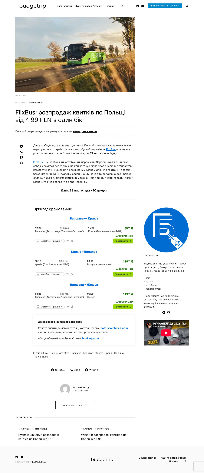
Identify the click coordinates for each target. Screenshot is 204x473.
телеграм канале (85, 131)
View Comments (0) (73, 405)
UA (184, 461)
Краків (108, 352)
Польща (119, 352)
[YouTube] (142, 6)
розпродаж (41, 356)
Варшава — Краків (84, 218)
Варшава (76, 352)
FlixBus (111, 149)
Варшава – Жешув (84, 284)
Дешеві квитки (147, 457)
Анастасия (81, 390)
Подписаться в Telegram (165, 6)
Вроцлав (88, 352)
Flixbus (53, 352)
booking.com (90, 338)
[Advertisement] (166, 396)
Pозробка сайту (23, 462)
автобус (64, 352)
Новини (173, 461)
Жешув (99, 352)
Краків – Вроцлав (84, 252)
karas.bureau (39, 462)
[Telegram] (137, 6)
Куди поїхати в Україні (173, 457)
